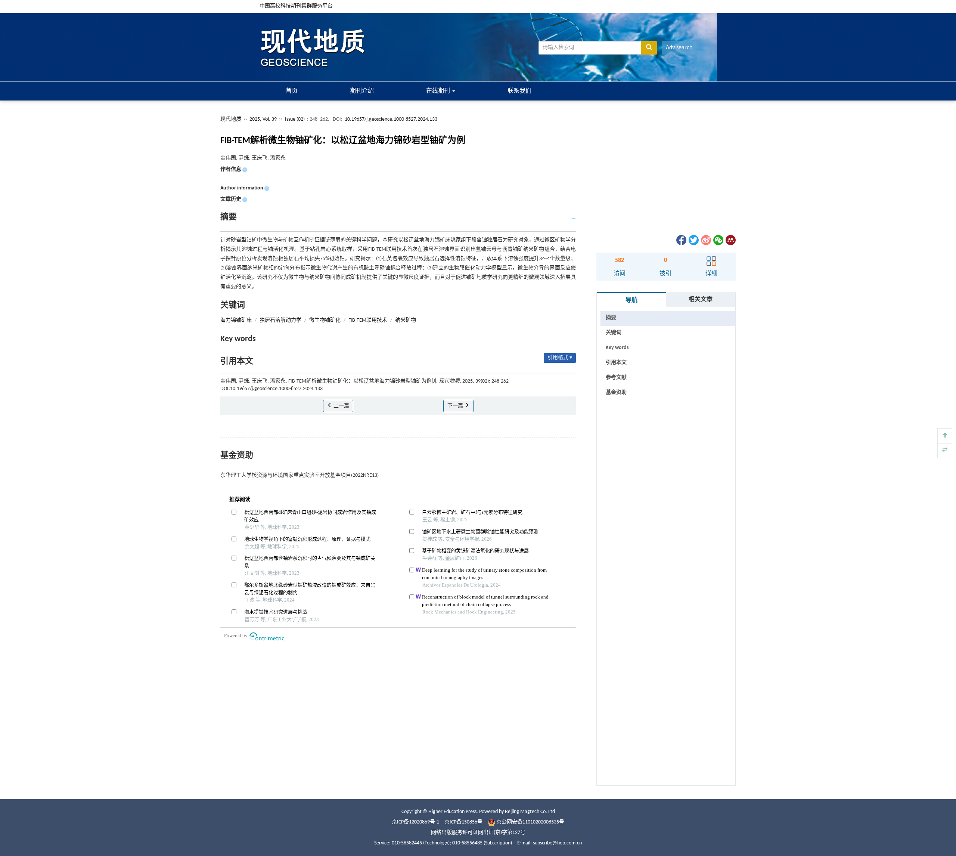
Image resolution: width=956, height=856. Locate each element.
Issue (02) (295, 119)
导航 (631, 300)
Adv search (679, 48)
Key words (617, 347)
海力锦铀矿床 (236, 320)
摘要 (611, 318)
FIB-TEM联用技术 (367, 320)
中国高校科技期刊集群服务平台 (296, 6)
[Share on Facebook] (680, 240)
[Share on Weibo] (705, 240)
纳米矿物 (405, 320)
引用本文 (616, 362)
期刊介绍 (362, 91)
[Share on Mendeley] (730, 240)
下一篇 (455, 406)
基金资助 (616, 392)
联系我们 (519, 91)
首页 (292, 91)
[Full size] (944, 450)
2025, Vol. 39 (263, 119)
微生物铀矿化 (325, 320)
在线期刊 (438, 91)
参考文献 (616, 377)
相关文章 (701, 300)
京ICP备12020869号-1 (415, 822)
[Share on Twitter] (693, 240)
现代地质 (230, 119)
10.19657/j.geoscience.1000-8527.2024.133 (391, 119)
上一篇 (340, 406)
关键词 (613, 333)
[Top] (944, 435)
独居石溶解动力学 (280, 320)
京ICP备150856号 (463, 822)
